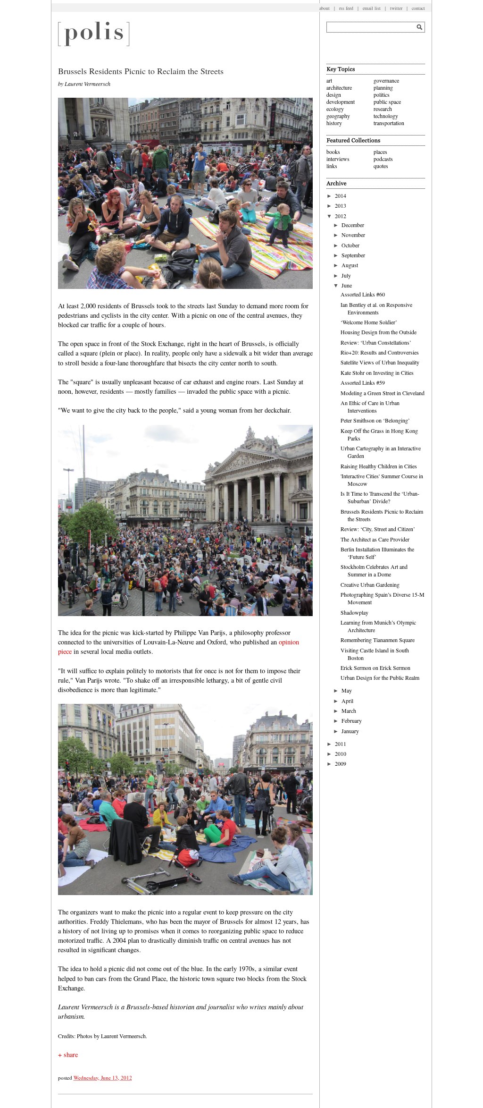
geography (338, 115)
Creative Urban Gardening (370, 584)
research (383, 108)
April (347, 700)
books (333, 151)
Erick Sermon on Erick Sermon (375, 667)
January (350, 731)
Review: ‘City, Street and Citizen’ (378, 529)
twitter (396, 8)
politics (382, 94)
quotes (381, 165)
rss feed (346, 8)
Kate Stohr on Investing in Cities (377, 372)
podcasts (383, 158)
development (340, 101)
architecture (339, 87)
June (346, 285)
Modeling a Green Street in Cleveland (383, 393)
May (346, 690)
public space (387, 101)
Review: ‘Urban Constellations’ (376, 342)
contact (418, 8)
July (346, 275)
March (348, 710)
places (380, 151)
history (334, 123)
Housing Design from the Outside (378, 332)
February (351, 720)
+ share (68, 1054)
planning (383, 87)
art (329, 80)
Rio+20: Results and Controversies (380, 352)
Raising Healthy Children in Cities (379, 466)
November (353, 234)
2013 (340, 205)
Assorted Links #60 (363, 294)
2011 (340, 743)
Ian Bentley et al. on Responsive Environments (376, 308)
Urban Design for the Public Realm (380, 677)
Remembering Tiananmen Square (378, 639)
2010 (340, 753)
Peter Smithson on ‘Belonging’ (375, 420)
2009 (340, 763)
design (333, 94)
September (353, 255)
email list (372, 8)
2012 (340, 216)
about (324, 8)
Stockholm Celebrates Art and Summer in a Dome (374, 570)
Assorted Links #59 (363, 382)
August (349, 265)
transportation (389, 123)
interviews (338, 158)
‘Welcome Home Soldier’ (369, 322)
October (350, 245)
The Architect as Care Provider (375, 539)
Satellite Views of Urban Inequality (380, 362)
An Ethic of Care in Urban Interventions (370, 406)
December (352, 224)
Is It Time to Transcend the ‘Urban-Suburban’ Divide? (380, 497)
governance (386, 80)
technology (386, 115)
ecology (335, 108)
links (331, 165)
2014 (340, 195)
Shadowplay (354, 612)
